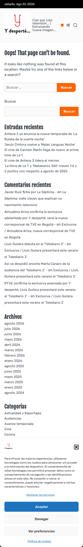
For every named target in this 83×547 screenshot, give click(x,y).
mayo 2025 (13, 377)
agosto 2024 (14, 393)
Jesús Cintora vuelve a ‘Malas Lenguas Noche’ (39, 145)
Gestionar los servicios (40, 494)
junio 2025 (12, 371)
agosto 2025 (14, 366)
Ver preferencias (41, 531)
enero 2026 (13, 361)
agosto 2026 (14, 323)
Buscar (10, 101)
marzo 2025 (13, 382)
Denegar (41, 519)
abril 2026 (12, 345)
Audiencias (12, 418)
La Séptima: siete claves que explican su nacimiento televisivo (35, 198)
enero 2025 (13, 387)
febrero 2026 (14, 355)
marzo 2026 (13, 350)
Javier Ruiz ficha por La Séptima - (30, 192)
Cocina (9, 434)
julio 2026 (12, 329)
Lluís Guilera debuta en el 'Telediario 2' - (35, 244)
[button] (76, 447)
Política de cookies (39, 541)
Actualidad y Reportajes (22, 413)
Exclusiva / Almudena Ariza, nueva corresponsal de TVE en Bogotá (40, 230)
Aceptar (41, 507)
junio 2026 (12, 334)
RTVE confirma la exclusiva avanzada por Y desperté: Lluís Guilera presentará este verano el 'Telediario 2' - (40, 289)
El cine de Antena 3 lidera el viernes (31, 161)
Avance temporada (18, 424)
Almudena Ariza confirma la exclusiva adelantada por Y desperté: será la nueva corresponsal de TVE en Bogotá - (36, 218)
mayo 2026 (13, 339)
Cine (7, 429)
